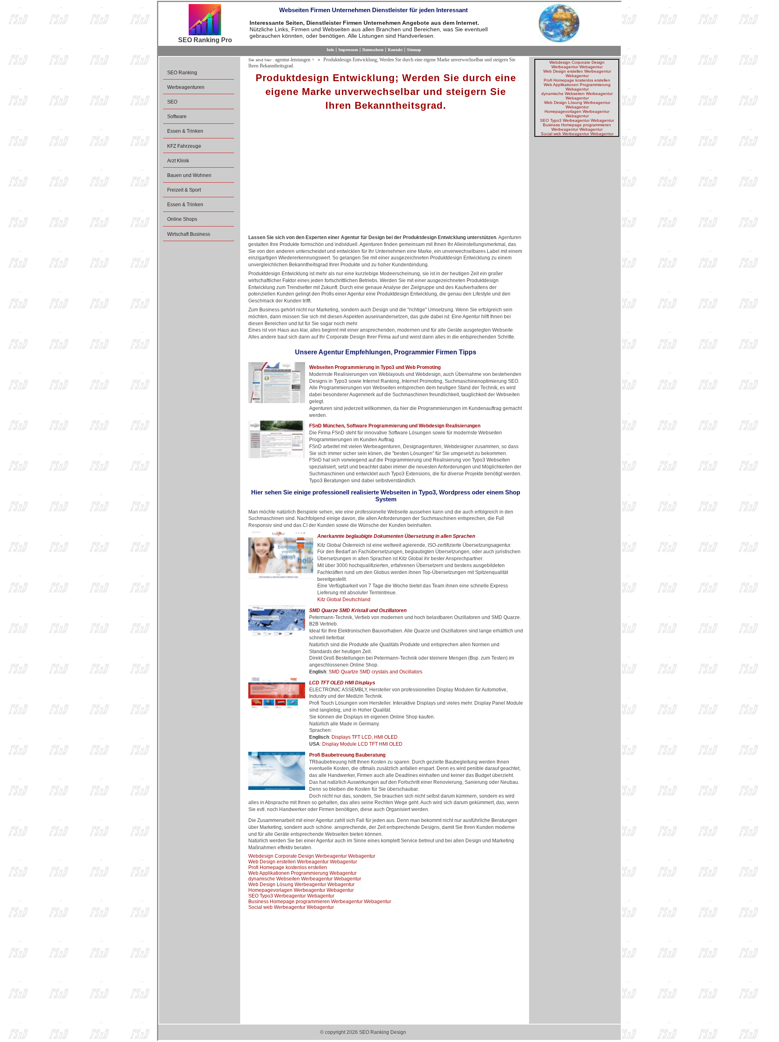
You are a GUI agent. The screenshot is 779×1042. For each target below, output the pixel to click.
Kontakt (395, 49)
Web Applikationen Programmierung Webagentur (302, 873)
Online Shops (182, 219)
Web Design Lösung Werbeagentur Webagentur (301, 884)
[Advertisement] (385, 175)
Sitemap (414, 49)
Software (177, 116)
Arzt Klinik (178, 161)
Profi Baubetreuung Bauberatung (347, 755)
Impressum (348, 49)
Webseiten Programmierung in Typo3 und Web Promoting (375, 367)
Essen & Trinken (185, 131)
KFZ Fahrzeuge (184, 146)
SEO (172, 102)
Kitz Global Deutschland (343, 599)
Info (330, 49)
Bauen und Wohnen (189, 175)
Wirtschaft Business (188, 234)
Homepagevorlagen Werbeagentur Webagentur (301, 890)
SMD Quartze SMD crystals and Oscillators (375, 672)
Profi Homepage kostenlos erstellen (287, 867)
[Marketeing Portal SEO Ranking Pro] (205, 20)
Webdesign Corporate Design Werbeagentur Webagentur (311, 856)
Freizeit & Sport (184, 190)
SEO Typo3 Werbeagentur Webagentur (291, 896)
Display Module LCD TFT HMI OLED (362, 744)
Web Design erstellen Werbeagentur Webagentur (302, 862)
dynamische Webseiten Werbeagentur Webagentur (304, 879)
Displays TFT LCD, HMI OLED (364, 737)
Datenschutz (372, 49)
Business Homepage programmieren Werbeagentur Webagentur (319, 901)
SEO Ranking (182, 73)
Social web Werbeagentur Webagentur (291, 907)
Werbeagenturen (185, 87)
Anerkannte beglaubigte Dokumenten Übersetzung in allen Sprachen (396, 536)
